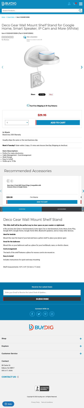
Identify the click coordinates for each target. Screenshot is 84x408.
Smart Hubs (10, 17)
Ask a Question (32, 37)
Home (3, 17)
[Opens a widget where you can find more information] (8, 404)
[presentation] (2, 67)
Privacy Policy (35, 402)
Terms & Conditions (47, 402)
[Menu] (80, 4)
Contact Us (9, 377)
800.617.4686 (7, 371)
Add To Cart (58, 122)
